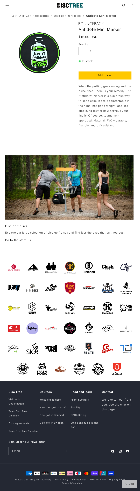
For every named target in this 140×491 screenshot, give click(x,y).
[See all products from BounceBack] (105, 23)
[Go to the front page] (12, 16)
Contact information (72, 483)
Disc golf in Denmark (52, 415)
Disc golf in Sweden (52, 422)
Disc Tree (28, 480)
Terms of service (97, 479)
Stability (76, 407)
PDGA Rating (78, 415)
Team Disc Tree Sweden (23, 431)
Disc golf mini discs (67, 15)
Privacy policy (79, 479)
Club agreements (19, 423)
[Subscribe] (66, 451)
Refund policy (61, 479)
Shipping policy (117, 479)
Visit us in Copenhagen (16, 401)
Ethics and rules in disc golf (85, 424)
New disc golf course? (53, 407)
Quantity (83, 44)
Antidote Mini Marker (101, 15)
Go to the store (15, 240)
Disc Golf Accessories (34, 15)
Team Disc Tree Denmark (18, 413)
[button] (7, 5)
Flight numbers (80, 399)
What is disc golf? (50, 399)
